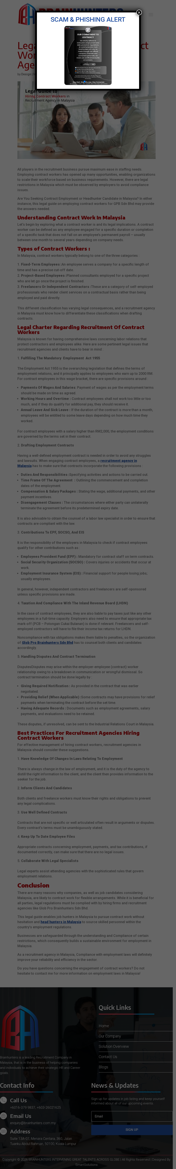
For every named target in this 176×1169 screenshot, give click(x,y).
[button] (84, 81)
